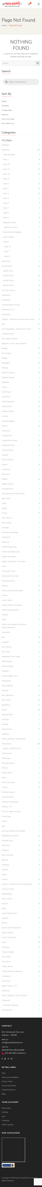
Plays (4, 777)
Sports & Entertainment (11, 928)
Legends (5, 642)
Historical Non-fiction (10, 576)
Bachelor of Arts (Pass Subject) (14, 343)
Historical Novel (8, 581)
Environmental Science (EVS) (13, 493)
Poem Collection (8, 782)
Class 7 (6, 208)
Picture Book (7, 773)
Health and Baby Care (11, 552)
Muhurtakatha (7, 685)
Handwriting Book (9, 547)
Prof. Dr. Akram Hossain (11, 811)
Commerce (6, 431)
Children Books (8, 411)
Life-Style (6, 652)
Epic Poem (6, 498)
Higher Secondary (9, 556)
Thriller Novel (7, 966)
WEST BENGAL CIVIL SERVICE (14, 995)
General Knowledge (10, 532)
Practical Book (7, 797)
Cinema (5, 416)
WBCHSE (6, 991)
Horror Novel (7, 600)
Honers (5, 595)
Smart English (8, 237)
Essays (4, 508)
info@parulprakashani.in (12, 1042)
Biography (6, 363)
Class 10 (6, 164)
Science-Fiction (8, 889)
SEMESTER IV (8, 285)
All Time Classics (8, 290)
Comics (4, 426)
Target (6, 242)
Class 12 (6, 174)
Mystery (5, 690)
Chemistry (6, 397)
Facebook (2, 1059)
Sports (4, 923)
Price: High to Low (8, 123)
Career (4, 387)
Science (5, 879)
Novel (4, 710)
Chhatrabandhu (9, 154)
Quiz (3, 826)
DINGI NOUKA (7, 460)
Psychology (6, 816)
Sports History (8, 932)
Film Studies (7, 523)
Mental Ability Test (10, 676)
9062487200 (7, 1050)
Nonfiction (6, 705)
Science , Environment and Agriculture (17, 884)
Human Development (10, 610)
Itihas (4, 619)
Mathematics (7, 661)
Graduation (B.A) (9, 222)
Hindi (4, 566)
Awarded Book (8, 334)
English (4, 479)
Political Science (8, 792)
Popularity (5, 106)
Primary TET (7, 806)
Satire (4, 874)
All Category (7, 140)
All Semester (7, 266)
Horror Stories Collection (12, 605)
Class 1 (6, 159)
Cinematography (8, 421)
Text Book (6, 961)
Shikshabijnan (7, 894)
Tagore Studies (8, 952)
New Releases (7, 695)
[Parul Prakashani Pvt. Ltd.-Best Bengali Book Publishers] (12, 4)
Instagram (8, 1059)
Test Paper (6, 957)
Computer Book (8, 445)
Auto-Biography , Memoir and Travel (16, 329)
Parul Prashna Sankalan (12, 232)
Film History (7, 518)
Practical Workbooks (10, 802)
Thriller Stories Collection (12, 971)
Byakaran (5, 382)
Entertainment (8, 489)
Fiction (4, 513)
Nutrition (5, 719)
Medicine (5, 671)
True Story (6, 981)
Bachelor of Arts (10, 227)
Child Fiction (7, 406)
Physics (5, 768)
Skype (11, 1059)
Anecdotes (6, 295)
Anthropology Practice (11, 305)
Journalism (6, 632)
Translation (6, 976)
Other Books (7, 729)
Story (4, 942)
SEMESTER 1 (8, 271)
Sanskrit (5, 869)
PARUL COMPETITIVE (12, 748)
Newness (5, 115)
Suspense (5, 947)
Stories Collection (9, 937)
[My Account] (39, 4)
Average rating (7, 110)
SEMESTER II (8, 276)
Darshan (5, 455)
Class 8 (6, 213)
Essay (4, 503)
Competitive (7, 435)
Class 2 (6, 184)
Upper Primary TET (9, 986)
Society (5, 903)
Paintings (5, 734)
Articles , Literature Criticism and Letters (18, 319)
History (5, 586)
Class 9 (6, 217)
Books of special (8, 372)
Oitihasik (5, 724)
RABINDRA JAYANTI (10, 836)
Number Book (7, 714)
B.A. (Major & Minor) (10, 339)
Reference (6, 845)
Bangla (4, 348)
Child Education (8, 401)
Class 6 (6, 203)
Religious (5, 850)
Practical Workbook (11, 1005)
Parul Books (6, 744)
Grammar (5, 542)
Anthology (6, 300)
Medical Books (7, 666)
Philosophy (6, 758)
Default (4, 101)
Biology (5, 368)
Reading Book (7, 840)
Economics (6, 469)
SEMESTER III (8, 280)
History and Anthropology (12, 590)
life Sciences (7, 647)
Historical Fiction (8, 571)
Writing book (7, 1010)
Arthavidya (6, 314)
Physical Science (8, 763)
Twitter (5, 1059)
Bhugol (4, 358)
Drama (4, 464)
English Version (8, 484)
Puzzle (4, 821)
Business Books (8, 377)
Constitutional (7, 450)
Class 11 (6, 169)
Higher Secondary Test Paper (14, 561)
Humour (5, 614)
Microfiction (6, 681)
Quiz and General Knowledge (13, 831)
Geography (6, 537)
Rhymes (5, 860)
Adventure (6, 261)
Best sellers (6, 353)
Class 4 (6, 193)
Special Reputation (9, 913)
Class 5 (6, 198)
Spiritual (5, 918)
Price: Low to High (8, 119)
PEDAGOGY (7, 753)
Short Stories (7, 899)
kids (3, 637)
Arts (3, 324)
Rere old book (7, 855)
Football (5, 527)
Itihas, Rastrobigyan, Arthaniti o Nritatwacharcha (14, 626)
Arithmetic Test (8, 309)
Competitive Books (9, 440)
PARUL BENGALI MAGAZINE (13, 739)
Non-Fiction (6, 700)
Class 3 (6, 188)
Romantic (5, 865)
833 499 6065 (10, 1053)
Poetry (4, 787)
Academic (6, 150)
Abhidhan (5, 145)
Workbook (6, 1000)
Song (4, 908)
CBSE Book (6, 392)
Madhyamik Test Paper (11, 656)
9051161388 (19, 1050)
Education (6, 474)
